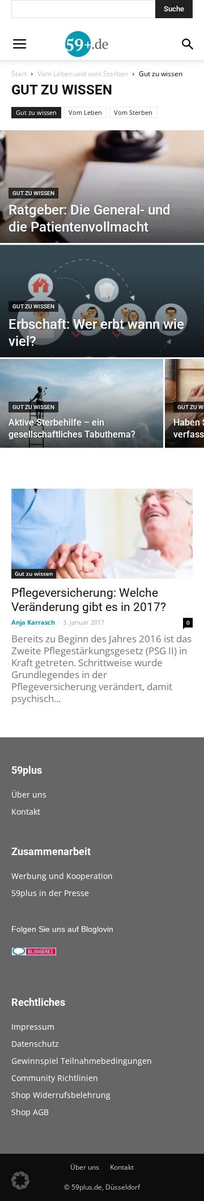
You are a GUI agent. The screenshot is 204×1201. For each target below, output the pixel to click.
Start (19, 74)
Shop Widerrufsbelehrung (60, 1094)
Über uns (28, 794)
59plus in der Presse (50, 893)
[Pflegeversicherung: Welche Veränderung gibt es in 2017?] (102, 534)
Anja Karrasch (33, 622)
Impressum (32, 1026)
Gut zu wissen (36, 112)
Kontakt (25, 811)
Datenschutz (35, 1043)
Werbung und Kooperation (62, 875)
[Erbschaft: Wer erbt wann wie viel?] (102, 308)
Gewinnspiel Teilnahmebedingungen (81, 1060)
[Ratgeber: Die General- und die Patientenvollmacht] (102, 235)
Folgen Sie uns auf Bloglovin (62, 929)
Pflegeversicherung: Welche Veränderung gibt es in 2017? (88, 600)
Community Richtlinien (54, 1077)
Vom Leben (85, 112)
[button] (20, 1180)
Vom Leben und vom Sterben (82, 74)
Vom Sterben (133, 112)
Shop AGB (30, 1112)
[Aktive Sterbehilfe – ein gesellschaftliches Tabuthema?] (81, 409)
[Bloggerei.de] (34, 953)
